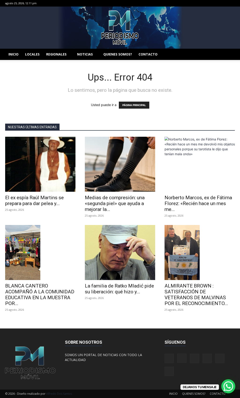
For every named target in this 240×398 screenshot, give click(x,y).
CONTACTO (148, 54)
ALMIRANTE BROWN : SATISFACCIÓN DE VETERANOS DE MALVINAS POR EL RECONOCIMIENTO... (196, 294)
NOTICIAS (85, 54)
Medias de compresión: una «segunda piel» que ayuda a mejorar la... (115, 203)
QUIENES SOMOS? (117, 54)
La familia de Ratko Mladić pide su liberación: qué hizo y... (119, 289)
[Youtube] (231, 3)
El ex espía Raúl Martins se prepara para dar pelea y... (34, 200)
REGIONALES (56, 54)
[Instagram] (200, 3)
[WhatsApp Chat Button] (228, 386)
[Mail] (208, 3)
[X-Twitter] (215, 3)
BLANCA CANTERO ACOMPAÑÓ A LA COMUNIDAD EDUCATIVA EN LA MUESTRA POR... (39, 294)
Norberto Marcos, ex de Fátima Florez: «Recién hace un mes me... (198, 203)
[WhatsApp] (223, 3)
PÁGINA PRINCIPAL (134, 105)
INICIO (13, 54)
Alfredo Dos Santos (59, 394)
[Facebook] (192, 3)
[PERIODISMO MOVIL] (120, 28)
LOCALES (32, 54)
